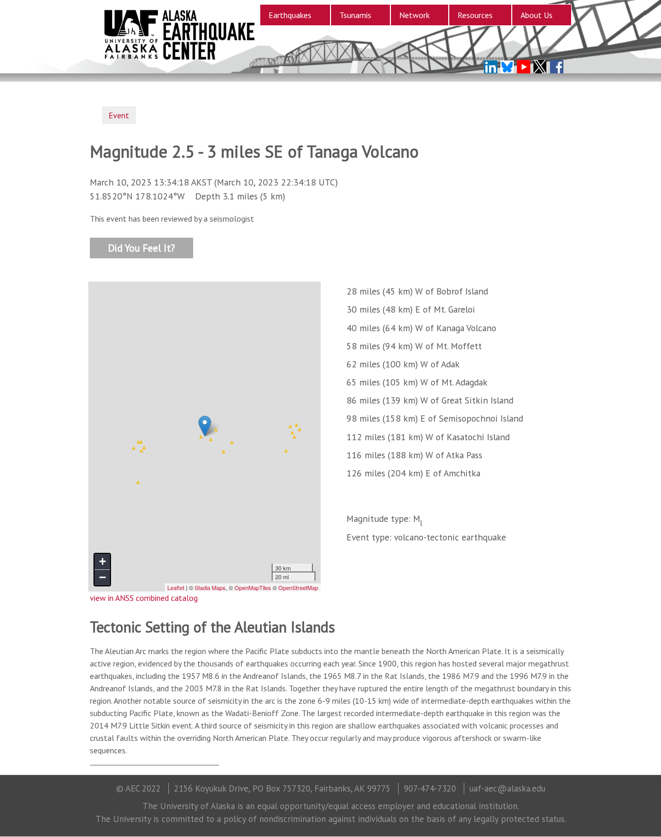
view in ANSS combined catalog (144, 598)
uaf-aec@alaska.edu (507, 788)
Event (118, 115)
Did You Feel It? (141, 247)
